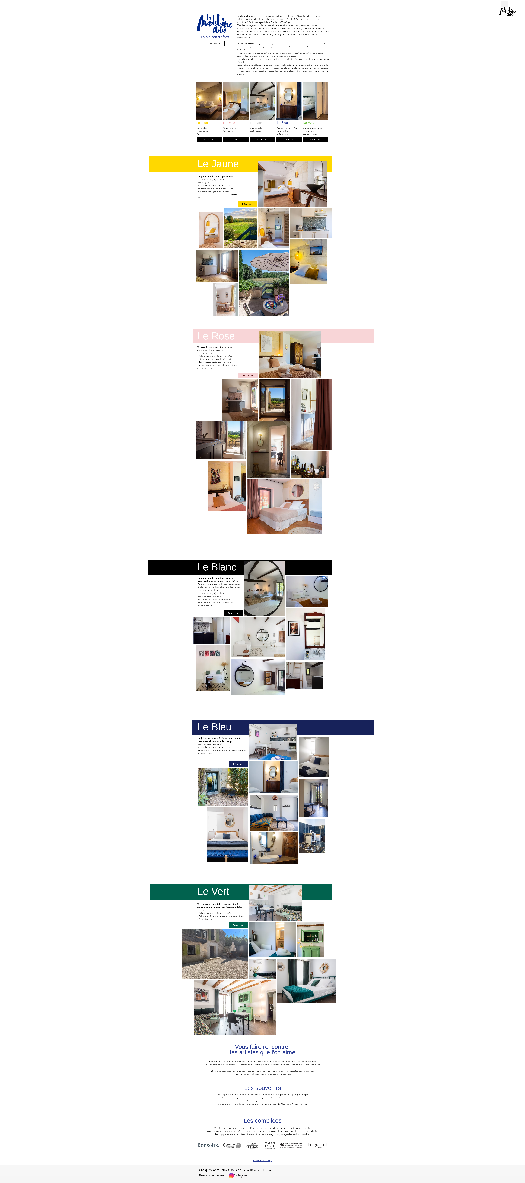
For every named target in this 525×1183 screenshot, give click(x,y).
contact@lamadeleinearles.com (262, 1170)
